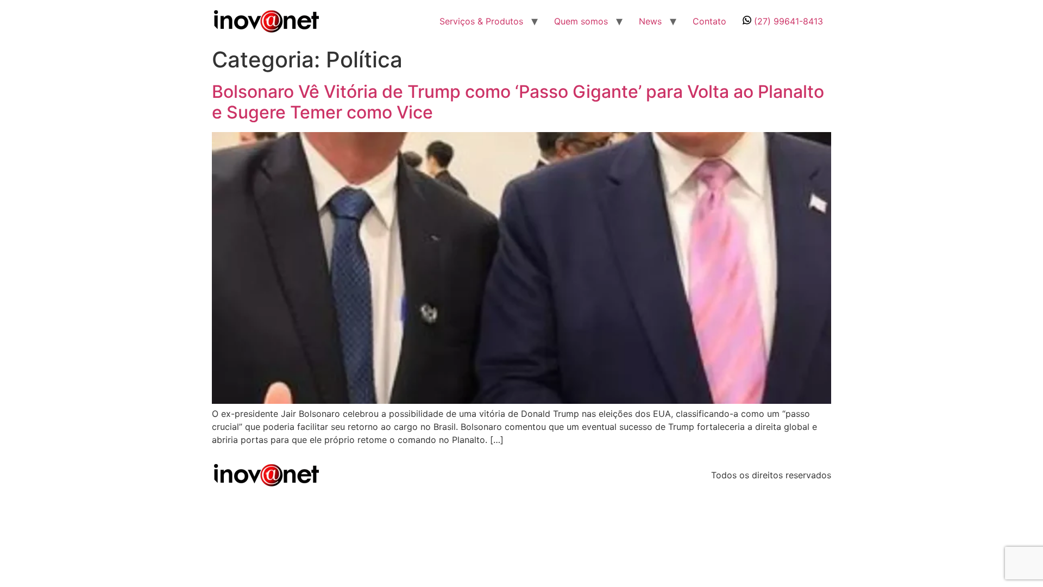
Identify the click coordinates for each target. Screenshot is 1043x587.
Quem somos (581, 21)
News (650, 21)
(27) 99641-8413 (787, 21)
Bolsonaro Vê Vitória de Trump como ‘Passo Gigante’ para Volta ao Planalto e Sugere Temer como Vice (518, 102)
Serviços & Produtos (481, 21)
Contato (709, 21)
